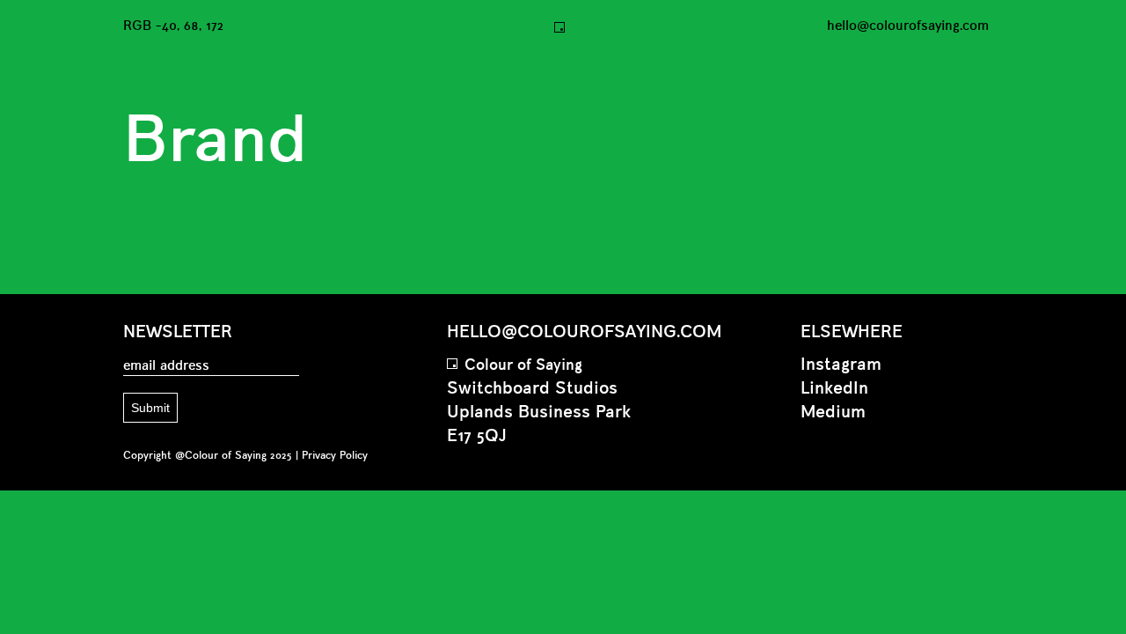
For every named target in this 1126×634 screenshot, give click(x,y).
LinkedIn (834, 389)
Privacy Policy (335, 455)
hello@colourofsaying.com (908, 26)
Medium (833, 412)
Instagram (841, 365)
